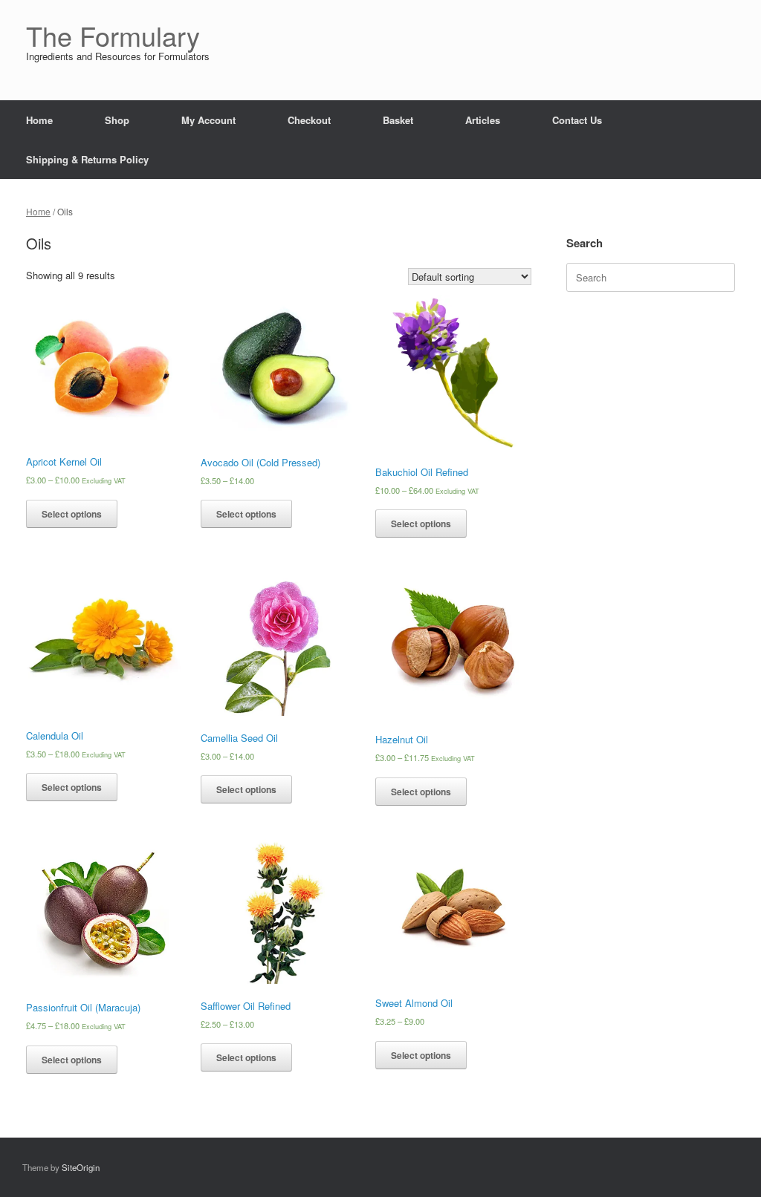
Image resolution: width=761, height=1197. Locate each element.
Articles (482, 120)
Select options (72, 514)
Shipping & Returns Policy (87, 159)
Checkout (309, 120)
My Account (208, 120)
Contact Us (577, 120)
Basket (398, 120)
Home (39, 120)
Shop (117, 120)
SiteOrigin (81, 1167)
